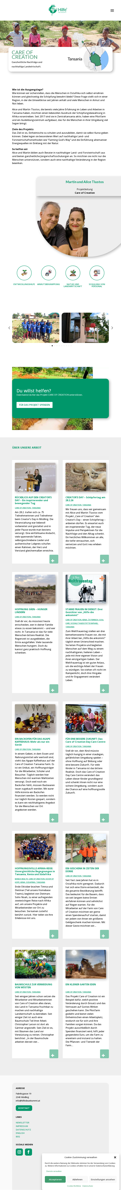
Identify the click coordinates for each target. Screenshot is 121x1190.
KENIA (84, 620)
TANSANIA (36, 508)
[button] (115, 1157)
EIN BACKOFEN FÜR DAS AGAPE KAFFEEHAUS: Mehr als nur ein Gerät (32, 741)
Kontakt (24, 1108)
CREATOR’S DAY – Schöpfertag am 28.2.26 (85, 499)
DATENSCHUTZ (23, 1129)
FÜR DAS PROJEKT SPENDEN (34, 404)
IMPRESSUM (22, 1126)
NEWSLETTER (22, 1122)
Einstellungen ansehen (103, 1179)
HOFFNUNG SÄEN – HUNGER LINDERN (31, 611)
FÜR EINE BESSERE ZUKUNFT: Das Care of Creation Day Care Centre (86, 740)
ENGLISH (20, 1133)
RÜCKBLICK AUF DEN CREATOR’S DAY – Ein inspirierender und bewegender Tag (33, 500)
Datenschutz (87, 1186)
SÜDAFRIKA (30, 882)
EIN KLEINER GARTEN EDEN (81, 984)
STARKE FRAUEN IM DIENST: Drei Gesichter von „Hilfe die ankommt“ (84, 612)
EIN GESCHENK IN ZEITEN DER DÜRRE (82, 870)
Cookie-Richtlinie (74, 1186)
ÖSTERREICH (93, 620)
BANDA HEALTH (21, 879)
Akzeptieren (55, 1179)
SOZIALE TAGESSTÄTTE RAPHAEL (84, 623)
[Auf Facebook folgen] (28, 1152)
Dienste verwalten (54, 1171)
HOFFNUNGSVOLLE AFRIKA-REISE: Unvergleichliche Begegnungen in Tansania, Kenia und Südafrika (35, 871)
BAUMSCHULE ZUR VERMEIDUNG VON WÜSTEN (33, 986)
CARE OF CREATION (23, 508)
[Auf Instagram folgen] (19, 1152)
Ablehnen (77, 1179)
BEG (18, 1136)
